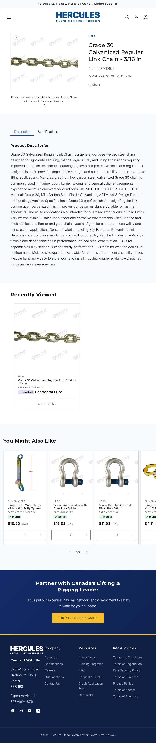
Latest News (87, 657)
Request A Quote (90, 677)
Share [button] (96, 84)
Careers (50, 670)
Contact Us (47, 404)
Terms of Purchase (125, 677)
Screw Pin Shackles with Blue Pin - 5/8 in (116, 506)
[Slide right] (87, 552)
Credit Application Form (91, 686)
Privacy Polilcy (123, 683)
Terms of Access (124, 690)
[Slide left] (69, 552)
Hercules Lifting (60, 734)
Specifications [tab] (48, 131)
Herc (91, 35)
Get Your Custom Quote (77, 618)
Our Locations (54, 677)
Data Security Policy (127, 670)
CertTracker (86, 695)
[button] (8, 17)
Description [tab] (22, 131)
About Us (51, 657)
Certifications (54, 664)
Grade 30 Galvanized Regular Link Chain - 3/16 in (47, 382)
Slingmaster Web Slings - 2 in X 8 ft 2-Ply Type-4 (24, 506)
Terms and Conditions (127, 657)
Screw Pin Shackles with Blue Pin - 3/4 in (70, 506)
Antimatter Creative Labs (101, 734)
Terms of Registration (127, 664)
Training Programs (91, 664)
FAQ (81, 670)
